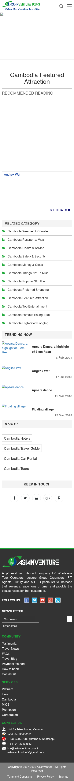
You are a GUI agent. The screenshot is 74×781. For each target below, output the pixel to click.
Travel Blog (9, 658)
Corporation (10, 714)
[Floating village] (16, 406)
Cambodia (9, 699)
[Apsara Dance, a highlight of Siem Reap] (16, 348)
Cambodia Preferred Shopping (28, 289)
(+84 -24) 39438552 (19, 743)
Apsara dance (42, 390)
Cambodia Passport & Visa (26, 239)
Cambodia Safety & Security (27, 256)
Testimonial (9, 643)
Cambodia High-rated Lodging (28, 323)
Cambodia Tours (16, 468)
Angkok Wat (12, 174)
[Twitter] (34, 601)
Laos (5, 694)
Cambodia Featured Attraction (28, 298)
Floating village (43, 409)
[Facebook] (26, 601)
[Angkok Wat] (16, 368)
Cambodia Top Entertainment (27, 306)
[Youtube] (42, 601)
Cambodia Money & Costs (25, 264)
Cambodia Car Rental (20, 458)
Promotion (9, 709)
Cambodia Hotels (17, 438)
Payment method (13, 663)
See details (59, 210)
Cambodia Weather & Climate (28, 231)
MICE (5, 704)
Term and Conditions (19, 776)
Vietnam (7, 689)
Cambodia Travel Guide (22, 448)
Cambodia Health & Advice (26, 248)
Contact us (9, 674)
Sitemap (63, 776)
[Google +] (50, 601)
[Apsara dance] (16, 387)
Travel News (10, 648)
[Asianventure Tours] (21, 5)
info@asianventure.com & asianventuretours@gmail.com (25, 750)
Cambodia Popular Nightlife (26, 281)
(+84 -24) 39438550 (19, 734)
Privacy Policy (45, 776)
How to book (10, 669)
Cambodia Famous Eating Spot (29, 314)
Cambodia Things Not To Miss (28, 273)
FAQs (5, 653)
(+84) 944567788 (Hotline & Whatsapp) (31, 739)
